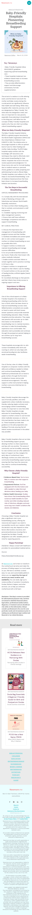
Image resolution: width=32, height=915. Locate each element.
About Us (16, 805)
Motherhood (16, 769)
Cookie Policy (24, 819)
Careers (16, 807)
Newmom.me (8, 564)
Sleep (16, 780)
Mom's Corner (16, 767)
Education (16, 758)
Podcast (16, 775)
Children (16, 756)
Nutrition (15, 772)
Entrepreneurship (16, 761)
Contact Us (16, 809)
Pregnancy (16, 777)
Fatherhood (16, 764)
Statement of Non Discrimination (16, 811)
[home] (6, 3)
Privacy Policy (12, 819)
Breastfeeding (16, 10)
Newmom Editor (10, 55)
